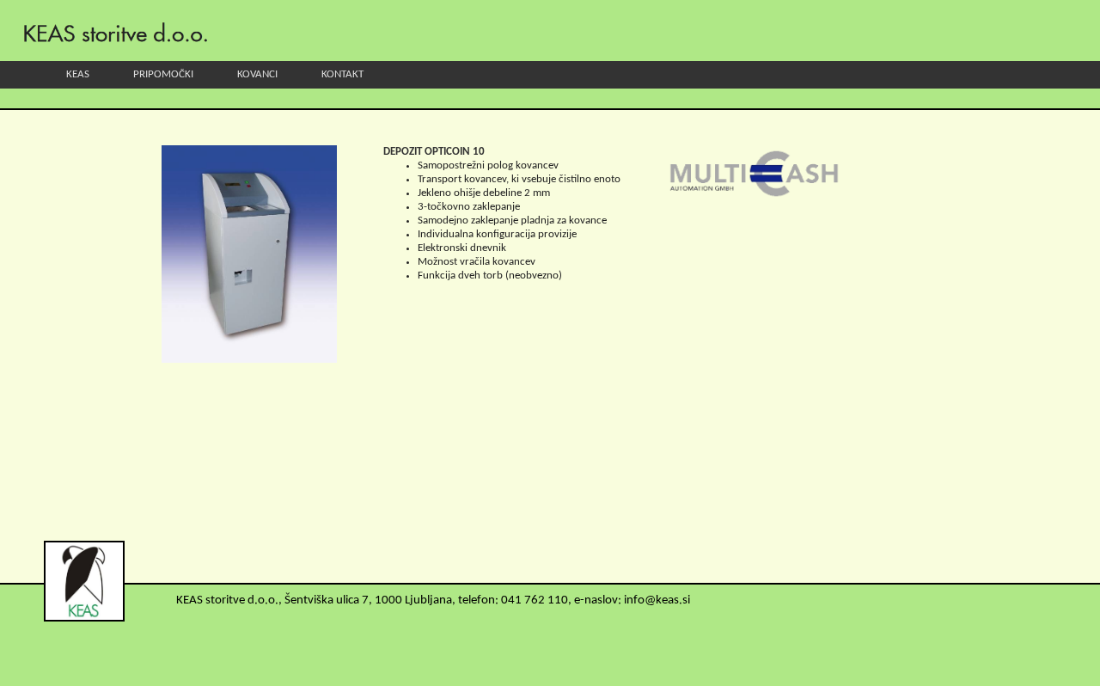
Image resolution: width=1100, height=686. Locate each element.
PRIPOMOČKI (163, 74)
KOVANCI (257, 74)
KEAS (77, 74)
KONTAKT (342, 74)
